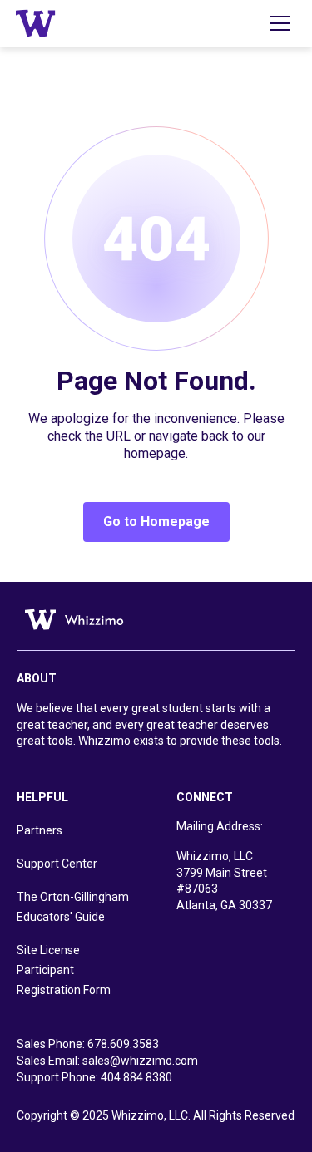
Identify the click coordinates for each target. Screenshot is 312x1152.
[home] (36, 23)
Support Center (57, 863)
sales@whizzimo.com (140, 1060)
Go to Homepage (156, 521)
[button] (279, 23)
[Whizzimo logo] (70, 619)
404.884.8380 (136, 1077)
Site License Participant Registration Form (64, 970)
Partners (39, 830)
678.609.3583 (123, 1044)
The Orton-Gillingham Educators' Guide (73, 906)
